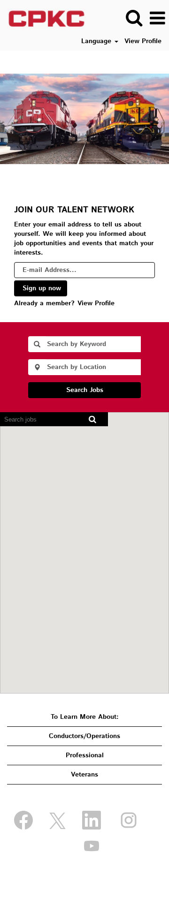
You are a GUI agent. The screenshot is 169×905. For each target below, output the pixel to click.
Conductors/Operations (84, 736)
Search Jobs (84, 390)
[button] (157, 18)
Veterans (84, 774)
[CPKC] (43, 18)
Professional (85, 755)
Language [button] (97, 41)
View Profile (142, 41)
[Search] (134, 18)
